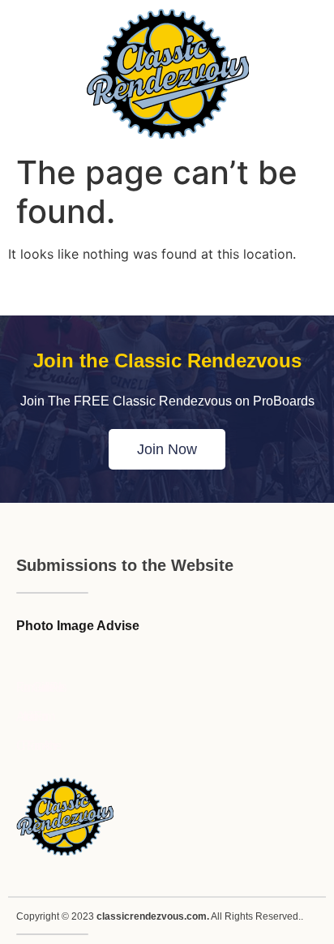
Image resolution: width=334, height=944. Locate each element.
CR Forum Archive (37, 746)
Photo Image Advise (77, 626)
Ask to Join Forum (33, 716)
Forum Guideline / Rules (39, 687)
